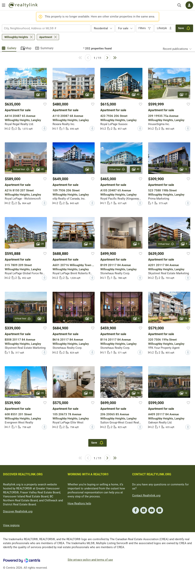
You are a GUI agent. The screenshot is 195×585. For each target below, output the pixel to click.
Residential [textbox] (101, 28)
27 (42, 94)
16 (186, 318)
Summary (47, 48)
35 (42, 393)
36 (90, 244)
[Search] (179, 5)
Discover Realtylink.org (17, 511)
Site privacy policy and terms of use (90, 559)
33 (90, 393)
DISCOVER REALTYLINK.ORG (23, 474)
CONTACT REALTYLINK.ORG (151, 474)
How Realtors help (79, 503)
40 (138, 94)
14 (138, 393)
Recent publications (175, 49)
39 (42, 244)
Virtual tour (19, 169)
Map (28, 48)
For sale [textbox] (123, 28)
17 (186, 94)
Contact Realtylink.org (146, 495)
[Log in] (189, 5)
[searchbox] (44, 28)
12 (186, 169)
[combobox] (46, 28)
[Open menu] (3, 5)
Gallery (11, 48)
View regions (11, 525)
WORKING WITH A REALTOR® (88, 474)
